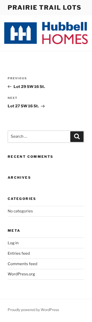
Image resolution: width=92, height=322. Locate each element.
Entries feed (19, 253)
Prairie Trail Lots (45, 7)
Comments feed (22, 264)
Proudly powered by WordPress (33, 309)
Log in (13, 243)
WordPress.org (21, 274)
